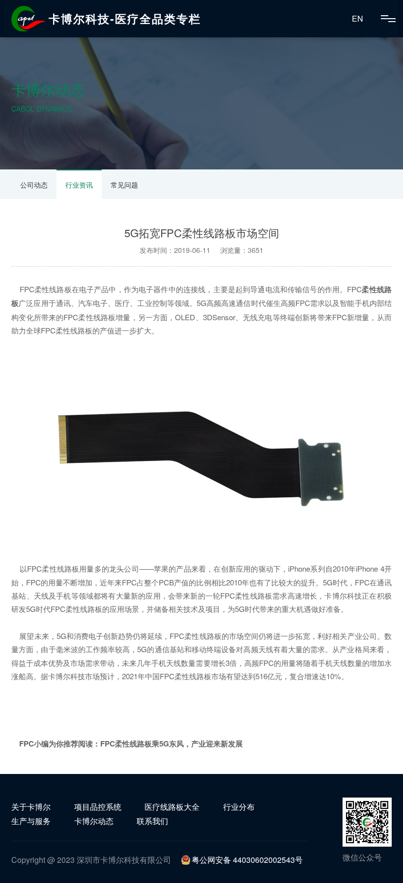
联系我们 (152, 821)
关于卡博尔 (31, 806)
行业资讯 (79, 185)
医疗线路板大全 (172, 806)
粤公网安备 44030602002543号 (247, 859)
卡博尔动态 (94, 821)
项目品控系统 (97, 806)
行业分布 (239, 806)
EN (357, 18)
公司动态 (34, 185)
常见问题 (124, 185)
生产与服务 (31, 821)
